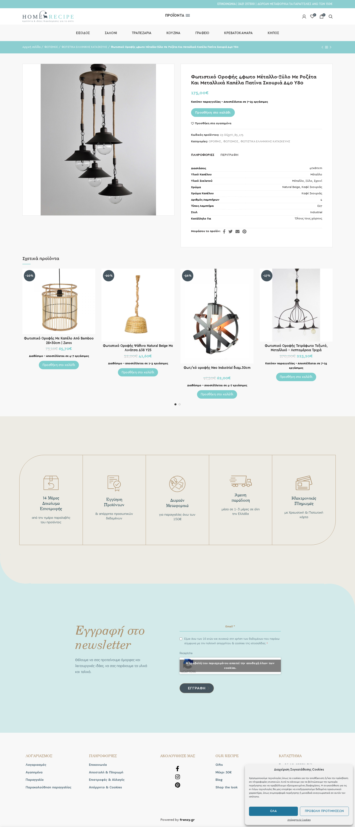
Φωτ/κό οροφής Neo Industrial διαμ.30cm (217, 367)
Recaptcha (186, 653)
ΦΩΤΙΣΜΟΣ (51, 47)
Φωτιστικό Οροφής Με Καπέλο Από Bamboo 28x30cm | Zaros (59, 340)
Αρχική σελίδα (31, 47)
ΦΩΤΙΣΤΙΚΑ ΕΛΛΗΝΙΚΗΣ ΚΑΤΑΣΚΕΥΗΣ (84, 47)
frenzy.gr (187, 820)
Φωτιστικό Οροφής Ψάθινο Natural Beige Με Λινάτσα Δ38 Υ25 (138, 348)
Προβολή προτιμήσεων (324, 811)
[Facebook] (224, 231)
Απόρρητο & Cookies (299, 820)
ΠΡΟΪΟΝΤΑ (174, 15)
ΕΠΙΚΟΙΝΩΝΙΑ (226, 4)
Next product (330, 47)
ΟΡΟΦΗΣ (215, 141)
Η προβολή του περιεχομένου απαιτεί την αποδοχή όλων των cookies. (230, 665)
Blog (219, 780)
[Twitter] (230, 231)
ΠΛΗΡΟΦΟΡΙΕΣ (202, 154)
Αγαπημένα (34, 772)
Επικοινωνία (98, 765)
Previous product (322, 47)
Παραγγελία (35, 780)
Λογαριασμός (36, 765)
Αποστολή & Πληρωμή (106, 772)
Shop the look (226, 787)
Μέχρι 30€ (224, 772)
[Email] (237, 231)
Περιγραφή (229, 154)
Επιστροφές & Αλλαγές (107, 780)
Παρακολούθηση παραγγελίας (48, 787)
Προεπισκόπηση (92, 275)
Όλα (273, 811)
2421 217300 (246, 4)
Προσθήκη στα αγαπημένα (213, 123)
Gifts (219, 765)
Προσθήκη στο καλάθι (213, 112)
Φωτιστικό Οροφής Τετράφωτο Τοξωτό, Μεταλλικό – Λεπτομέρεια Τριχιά (296, 348)
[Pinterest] (244, 231)
